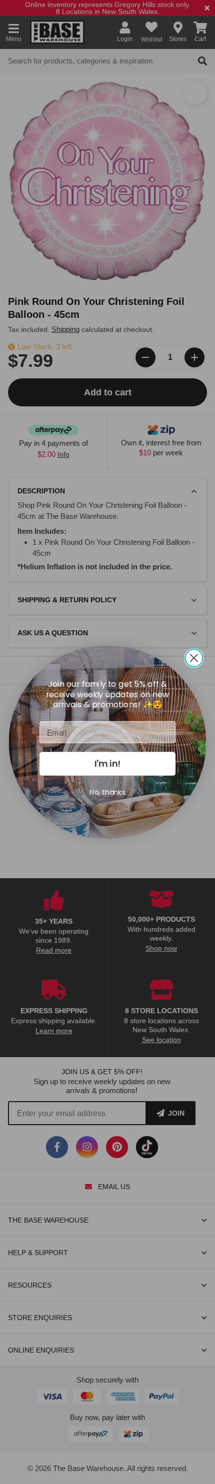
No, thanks (108, 792)
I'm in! (107, 763)
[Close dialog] (193, 657)
